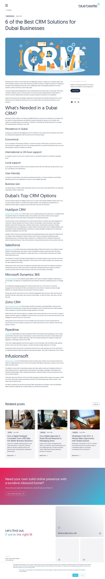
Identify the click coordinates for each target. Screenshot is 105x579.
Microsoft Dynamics (11, 279)
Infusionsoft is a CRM (11, 361)
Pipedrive (8, 334)
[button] (6, 5)
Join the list (75, 90)
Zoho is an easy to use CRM (13, 306)
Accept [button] (75, 575)
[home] (89, 5)
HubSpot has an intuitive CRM (13, 214)
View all (96, 404)
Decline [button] (82, 575)
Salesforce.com (9, 249)
